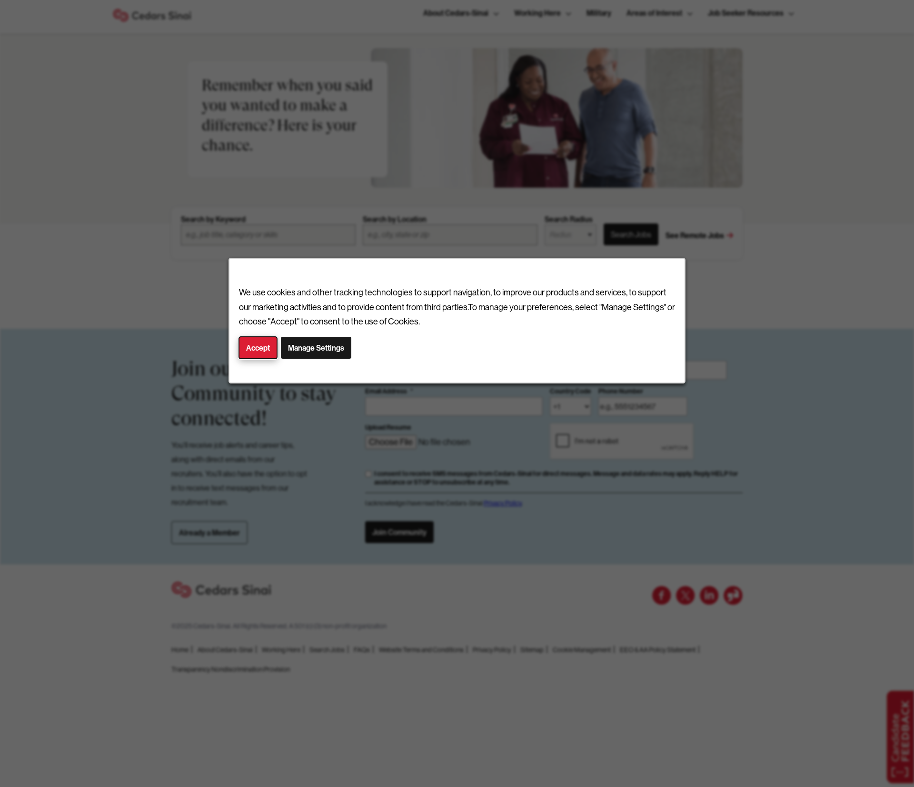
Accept (258, 348)
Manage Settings (316, 348)
